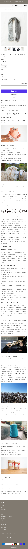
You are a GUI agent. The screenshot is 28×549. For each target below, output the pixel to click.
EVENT (2, 514)
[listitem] (14, 2)
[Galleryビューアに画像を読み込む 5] (22, 49)
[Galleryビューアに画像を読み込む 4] (18, 49)
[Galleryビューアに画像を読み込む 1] (5, 49)
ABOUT (2, 507)
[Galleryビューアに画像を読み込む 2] (9, 49)
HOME (2, 505)
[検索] (26, 5)
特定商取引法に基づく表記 (6, 516)
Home (2, 9)
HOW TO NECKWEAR (5, 512)
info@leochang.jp (4, 527)
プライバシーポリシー (5, 518)
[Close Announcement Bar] (27, 2)
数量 (2, 69)
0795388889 (3, 529)
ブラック (4, 66)
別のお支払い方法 (14, 94)
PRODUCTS (3, 509)
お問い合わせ (4, 521)
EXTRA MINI (4, 61)
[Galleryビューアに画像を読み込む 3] (14, 49)
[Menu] (2, 5)
